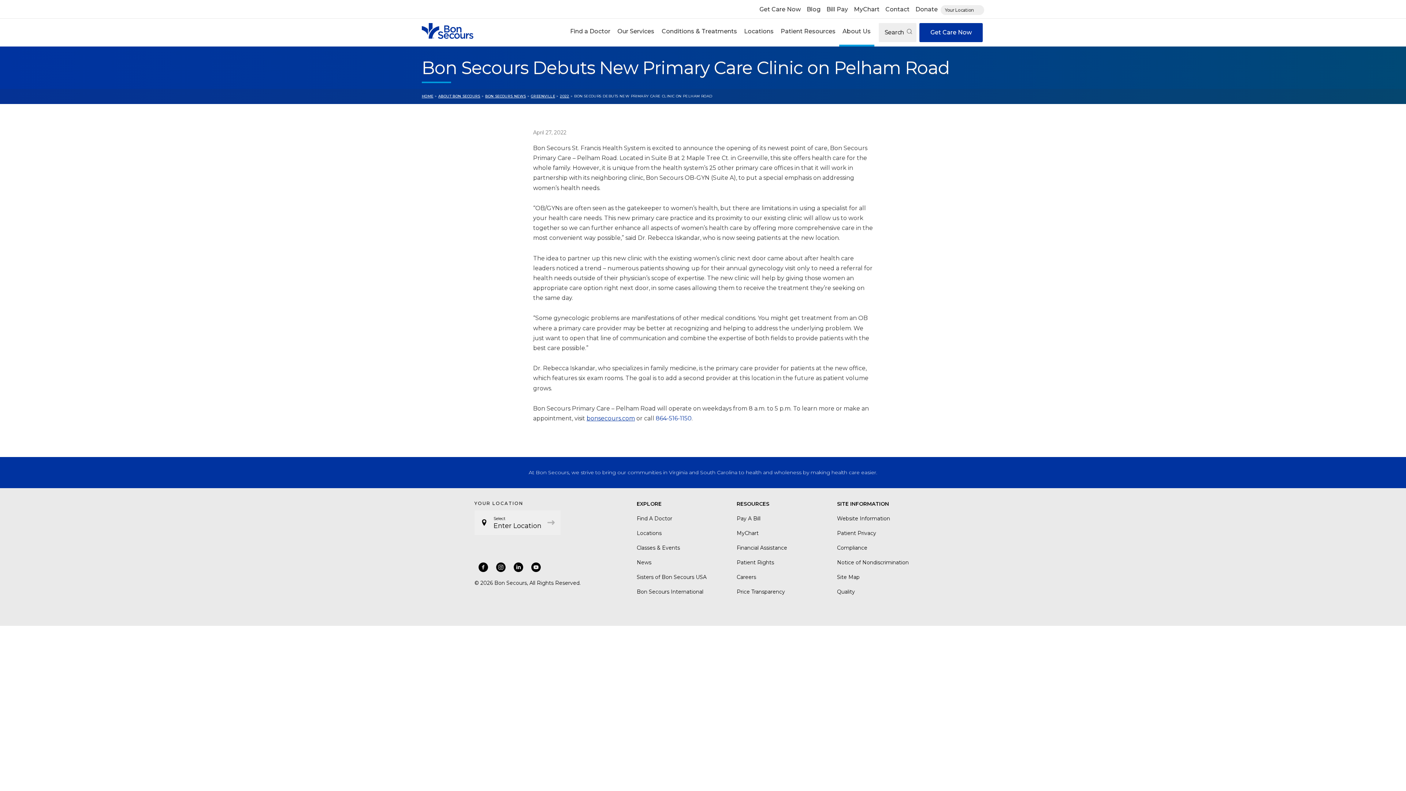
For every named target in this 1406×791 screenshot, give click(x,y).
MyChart (866, 9)
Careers (746, 577)
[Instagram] (501, 567)
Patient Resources (808, 31)
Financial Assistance (762, 548)
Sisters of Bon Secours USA (672, 577)
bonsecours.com (611, 418)
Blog (814, 9)
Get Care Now (780, 9)
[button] (590, 32)
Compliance (852, 548)
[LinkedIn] (518, 567)
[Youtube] (536, 567)
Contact (897, 9)
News (644, 562)
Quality (846, 591)
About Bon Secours (459, 96)
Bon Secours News (505, 96)
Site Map (848, 577)
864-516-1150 (674, 418)
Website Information (863, 518)
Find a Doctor (590, 31)
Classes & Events (658, 548)
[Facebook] (483, 567)
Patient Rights (755, 562)
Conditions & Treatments (699, 31)
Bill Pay (837, 9)
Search (895, 32)
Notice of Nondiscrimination (873, 562)
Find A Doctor (654, 518)
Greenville (543, 96)
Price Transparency (761, 591)
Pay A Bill (748, 518)
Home (428, 96)
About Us (857, 31)
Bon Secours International (670, 591)
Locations (759, 31)
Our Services (635, 31)
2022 (564, 96)
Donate (926, 9)
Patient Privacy (856, 533)
